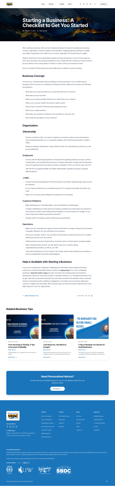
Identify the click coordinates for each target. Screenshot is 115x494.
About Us (78, 416)
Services (51, 4)
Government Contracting (47, 426)
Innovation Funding (46, 430)
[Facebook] (80, 4)
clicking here (64, 270)
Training (62, 4)
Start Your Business (46, 416)
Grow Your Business (46, 419)
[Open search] (94, 4)
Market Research (45, 433)
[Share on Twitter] (86, 296)
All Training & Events (64, 416)
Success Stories (80, 419)
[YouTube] (87, 4)
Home (43, 4)
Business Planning (98, 416)
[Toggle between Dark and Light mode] (107, 481)
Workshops (62, 419)
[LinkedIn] (83, 4)
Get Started (56, 389)
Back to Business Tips (32, 296)
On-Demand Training (99, 423)
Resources (61, 426)
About (69, 4)
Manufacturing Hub (46, 437)
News (77, 426)
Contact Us (104, 4)
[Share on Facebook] (89, 296)
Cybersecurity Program (47, 423)
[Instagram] (90, 4)
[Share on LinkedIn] (92, 296)
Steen (46, 273)
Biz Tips (78, 423)
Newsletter (97, 430)
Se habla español (11, 462)
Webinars (61, 423)
